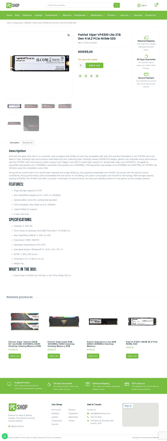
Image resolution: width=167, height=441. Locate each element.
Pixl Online (157, 437)
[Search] (117, 5)
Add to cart (94, 65)
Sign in (144, 5)
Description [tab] (14, 143)
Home (9, 15)
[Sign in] (138, 5)
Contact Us (150, 15)
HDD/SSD (27, 23)
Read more (93, 356)
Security (125, 15)
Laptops (38, 15)
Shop (17, 15)
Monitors (67, 15)
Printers (111, 15)
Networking (96, 15)
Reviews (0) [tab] (28, 143)
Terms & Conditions (53, 437)
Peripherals (79, 15)
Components (51, 15)
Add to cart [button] (14, 356)
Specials (138, 15)
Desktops (27, 15)
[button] (69, 35)
